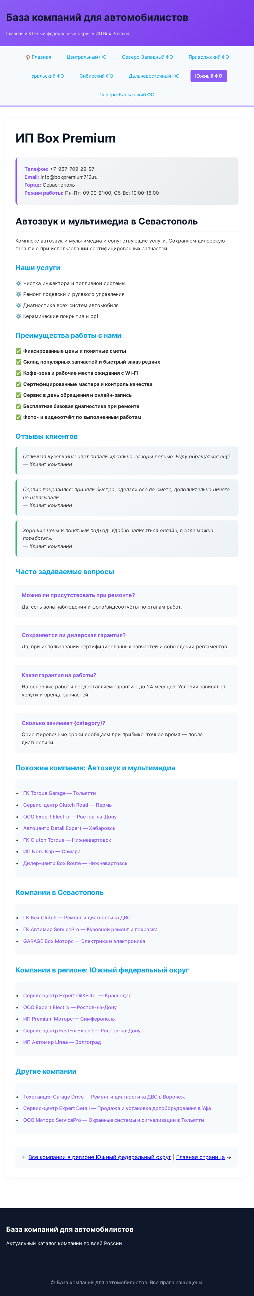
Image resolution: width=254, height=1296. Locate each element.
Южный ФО (208, 76)
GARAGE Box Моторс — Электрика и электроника (84, 941)
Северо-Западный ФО (147, 57)
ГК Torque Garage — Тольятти (59, 793)
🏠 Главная (38, 57)
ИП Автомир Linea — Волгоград (62, 1042)
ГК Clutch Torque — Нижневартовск (67, 840)
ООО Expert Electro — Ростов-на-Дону (70, 816)
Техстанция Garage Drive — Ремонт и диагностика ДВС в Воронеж (104, 1097)
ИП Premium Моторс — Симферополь (69, 1019)
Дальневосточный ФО (154, 76)
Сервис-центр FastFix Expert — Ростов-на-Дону (82, 1030)
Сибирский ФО (96, 76)
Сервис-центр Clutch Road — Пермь (67, 805)
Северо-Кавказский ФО (127, 94)
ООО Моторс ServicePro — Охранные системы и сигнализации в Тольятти (113, 1120)
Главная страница (200, 1157)
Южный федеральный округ (59, 33)
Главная (15, 33)
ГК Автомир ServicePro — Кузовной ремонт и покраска (90, 929)
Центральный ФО (87, 57)
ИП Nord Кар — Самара (52, 851)
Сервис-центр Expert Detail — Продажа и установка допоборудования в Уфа (117, 1108)
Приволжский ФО (209, 57)
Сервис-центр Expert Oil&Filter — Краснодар (77, 995)
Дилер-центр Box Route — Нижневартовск (75, 863)
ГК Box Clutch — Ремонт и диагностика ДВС (77, 917)
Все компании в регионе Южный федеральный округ (99, 1157)
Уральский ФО (48, 76)
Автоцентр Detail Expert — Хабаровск (69, 828)
